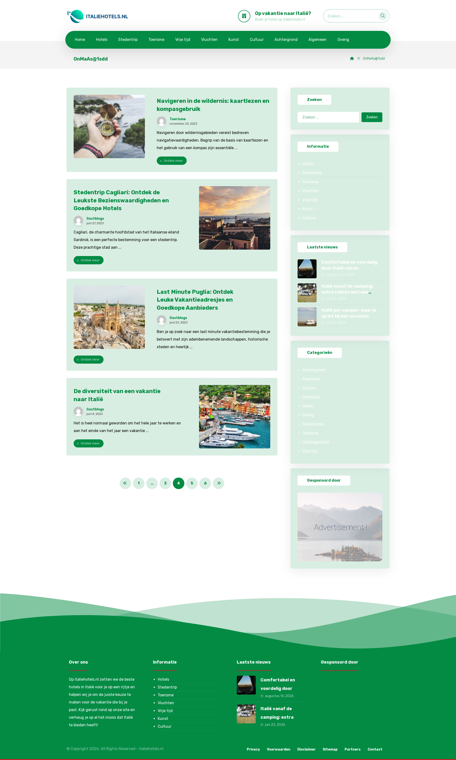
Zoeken (372, 117)
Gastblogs (95, 218)
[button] (381, 15)
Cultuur (309, 218)
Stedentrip (312, 173)
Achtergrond (313, 370)
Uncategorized (315, 442)
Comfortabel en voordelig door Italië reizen (278, 688)
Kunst (307, 209)
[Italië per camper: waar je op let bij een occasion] (307, 316)
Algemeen (311, 379)
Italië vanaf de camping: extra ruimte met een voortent (347, 292)
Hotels (308, 164)
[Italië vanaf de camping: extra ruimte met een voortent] (307, 292)
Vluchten (310, 191)
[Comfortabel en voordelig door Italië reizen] (307, 268)
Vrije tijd (309, 200)
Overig (308, 415)
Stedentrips (312, 424)
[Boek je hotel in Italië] (97, 16)
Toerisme (178, 119)
